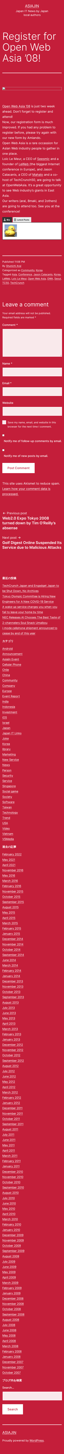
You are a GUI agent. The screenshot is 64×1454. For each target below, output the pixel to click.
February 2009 (12, 1288)
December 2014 (12, 939)
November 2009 (13, 1240)
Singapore (9, 786)
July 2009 (8, 1261)
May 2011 (8, 1145)
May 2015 (8, 912)
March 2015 (10, 923)
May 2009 (9, 1272)
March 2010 (10, 1219)
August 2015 (10, 907)
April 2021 (8, 865)
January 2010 (11, 1229)
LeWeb (24, 164)
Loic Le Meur (19, 278)
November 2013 (12, 986)
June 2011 (8, 1139)
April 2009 (9, 1277)
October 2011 (11, 1118)
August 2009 (10, 1256)
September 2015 (13, 902)
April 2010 (8, 1214)
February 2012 (11, 1097)
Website (7, 402)
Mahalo (37, 174)
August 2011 (10, 1129)
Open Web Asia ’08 (16, 106)
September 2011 (12, 1124)
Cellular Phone (11, 664)
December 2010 (12, 1171)
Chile (5, 669)
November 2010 (12, 1177)
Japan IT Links (11, 733)
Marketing (9, 754)
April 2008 (9, 1340)
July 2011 (8, 1134)
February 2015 (11, 928)
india (5, 701)
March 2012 (10, 1092)
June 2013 (9, 1013)
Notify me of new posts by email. (26, 455)
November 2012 (12, 1050)
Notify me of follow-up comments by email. (33, 441)
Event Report (11, 696)
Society (7, 796)
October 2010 (11, 1182)
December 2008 (12, 1298)
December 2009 (12, 1235)
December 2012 (12, 1044)
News (6, 765)
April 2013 (8, 1023)
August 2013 (10, 1002)
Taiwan (7, 807)
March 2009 (10, 1282)
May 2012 (8, 1081)
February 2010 (11, 1224)
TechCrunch (17, 282)
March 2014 (10, 965)
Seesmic (43, 159)
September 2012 (13, 1060)
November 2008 (13, 1303)
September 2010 (13, 1187)
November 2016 (12, 870)
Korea (39, 270)
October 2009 (11, 1245)
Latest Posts (23, 220)
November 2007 (13, 1367)
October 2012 (11, 1055)
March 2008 (10, 1346)
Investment (9, 712)
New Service (10, 759)
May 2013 (8, 1018)
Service (7, 780)
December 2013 (12, 981)
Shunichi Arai (13, 265)
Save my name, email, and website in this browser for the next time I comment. (32, 424)
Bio (8, 220)
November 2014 (12, 944)
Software (8, 802)
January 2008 (11, 1356)
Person (6, 770)
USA (5, 823)
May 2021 (8, 859)
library (6, 749)
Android (7, 648)
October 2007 (11, 1372)
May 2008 (9, 1335)
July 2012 (8, 1071)
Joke (5, 738)
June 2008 (9, 1330)
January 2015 (11, 933)
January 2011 (11, 1166)
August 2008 (10, 1319)
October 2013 (11, 991)
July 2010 (8, 1198)
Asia (14, 274)
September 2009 (13, 1250)
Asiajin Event (10, 659)
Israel (5, 722)
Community (27, 270)
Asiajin (32, 6)
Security (7, 775)
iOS (4, 717)
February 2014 (11, 970)
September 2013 (13, 997)
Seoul (57, 278)
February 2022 (12, 854)
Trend (6, 817)
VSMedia (8, 839)
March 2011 (9, 1155)
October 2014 (11, 949)
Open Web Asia (37, 278)
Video (6, 828)
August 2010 (10, 1192)
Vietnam (7, 833)
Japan (6, 728)
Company (8, 685)
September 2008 (13, 1314)
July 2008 (8, 1325)
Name (7, 363)
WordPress (37, 1440)
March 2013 (10, 1029)
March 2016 (10, 880)
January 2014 (11, 976)
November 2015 (12, 891)
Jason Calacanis (43, 274)
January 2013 (11, 1039)
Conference (25, 274)
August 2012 (10, 1065)
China (6, 675)
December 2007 (12, 1362)
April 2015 (8, 917)
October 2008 (11, 1309)
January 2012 (11, 1102)
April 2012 (8, 1087)
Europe (7, 691)
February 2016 (11, 886)
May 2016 (8, 875)
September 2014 (13, 954)
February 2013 (11, 1034)
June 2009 (9, 1266)
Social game (10, 791)
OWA (50, 278)
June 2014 (9, 960)
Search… (8, 1387)
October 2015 (11, 896)
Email (6, 383)
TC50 (5, 282)
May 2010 (8, 1208)
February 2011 (11, 1161)
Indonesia (8, 706)
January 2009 (11, 1293)
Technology (10, 812)
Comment (10, 324)
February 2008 (12, 1351)
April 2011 (8, 1150)
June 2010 (9, 1203)
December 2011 (12, 1108)
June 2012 (9, 1076)
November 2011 (12, 1113)
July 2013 (8, 1007)
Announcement (12, 653)
